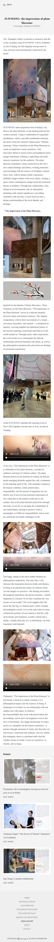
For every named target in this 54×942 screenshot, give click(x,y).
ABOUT (27, 925)
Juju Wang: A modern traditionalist (18, 879)
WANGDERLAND (27, 906)
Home (27, 898)
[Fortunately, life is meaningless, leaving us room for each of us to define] (27, 771)
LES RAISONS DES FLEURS (27, 909)
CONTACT (27, 929)
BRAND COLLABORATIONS (27, 917)
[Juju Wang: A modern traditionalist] (27, 861)
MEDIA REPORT (27, 921)
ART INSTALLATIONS (27, 902)
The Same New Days (27, 913)
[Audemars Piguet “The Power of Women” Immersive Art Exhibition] (27, 816)
